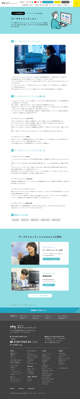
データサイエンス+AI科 (15, 370)
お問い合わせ (31, 388)
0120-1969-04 (22, 342)
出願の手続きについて (46, 356)
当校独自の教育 (25, 5)
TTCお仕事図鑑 (30, 373)
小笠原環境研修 (30, 360)
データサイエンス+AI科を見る (51, 259)
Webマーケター (56, 220)
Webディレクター (46, 220)
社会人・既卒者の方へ (62, 316)
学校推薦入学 (44, 361)
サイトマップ (42, 393)
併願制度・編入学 (45, 365)
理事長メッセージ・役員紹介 (64, 358)
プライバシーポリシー (33, 393)
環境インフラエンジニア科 (16, 380)
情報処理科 (13, 367)
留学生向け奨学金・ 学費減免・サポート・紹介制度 (48, 379)
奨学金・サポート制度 (46, 368)
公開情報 (60, 361)
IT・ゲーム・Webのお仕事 (40, 295)
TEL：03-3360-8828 (49, 340)
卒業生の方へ (35, 318)
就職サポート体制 (30, 368)
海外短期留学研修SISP (31, 354)
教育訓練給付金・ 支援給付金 (48, 370)
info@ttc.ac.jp (17, 345)
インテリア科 (13, 358)
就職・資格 (41, 5)
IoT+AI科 (12, 369)
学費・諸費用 (44, 367)
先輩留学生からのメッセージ (47, 382)
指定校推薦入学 (45, 360)
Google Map (32, 330)
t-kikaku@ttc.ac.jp (53, 342)
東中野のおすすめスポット (32, 363)
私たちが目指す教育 (62, 354)
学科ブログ (21, 388)
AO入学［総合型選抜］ (46, 358)
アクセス (60, 365)
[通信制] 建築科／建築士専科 (16, 360)
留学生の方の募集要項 (46, 375)
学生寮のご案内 (45, 384)
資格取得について (30, 370)
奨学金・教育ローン (46, 372)
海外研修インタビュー (31, 358)
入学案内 (36, 5)
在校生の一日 (30, 361)
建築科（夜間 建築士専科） (16, 363)
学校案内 (46, 5)
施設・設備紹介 (62, 363)
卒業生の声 (29, 379)
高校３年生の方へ (24, 316)
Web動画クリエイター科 (15, 374)
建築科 (12, 356)
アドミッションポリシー (47, 353)
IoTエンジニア (25, 220)
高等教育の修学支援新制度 (47, 374)
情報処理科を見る (48, 285)
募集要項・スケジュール (47, 354)
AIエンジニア (15, 220)
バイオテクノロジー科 (15, 381)
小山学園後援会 (30, 372)
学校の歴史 (61, 356)
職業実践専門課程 (62, 360)
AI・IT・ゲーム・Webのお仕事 (34, 13)
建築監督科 (13, 354)
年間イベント (30, 353)
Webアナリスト (34, 220)
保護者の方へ (23, 318)
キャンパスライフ (52, 5)
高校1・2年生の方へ (37, 316)
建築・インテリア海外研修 (32, 356)
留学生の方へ (60, 5)
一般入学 (44, 363)
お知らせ (12, 388)
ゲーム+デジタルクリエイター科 (17, 372)
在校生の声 (29, 380)
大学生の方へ (48, 316)
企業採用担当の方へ (62, 318)
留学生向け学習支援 (46, 377)
